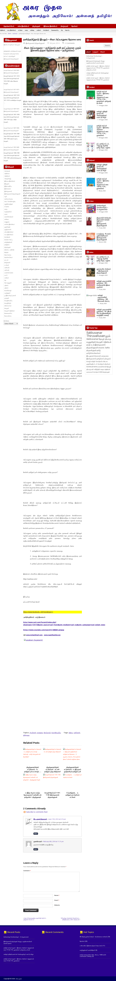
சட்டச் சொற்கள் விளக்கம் (101, 364)
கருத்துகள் (95, 52)
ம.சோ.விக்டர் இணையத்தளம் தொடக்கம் (91, 946)
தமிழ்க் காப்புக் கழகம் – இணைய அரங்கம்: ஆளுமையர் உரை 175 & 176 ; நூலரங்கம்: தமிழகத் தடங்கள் (98, 68)
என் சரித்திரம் (95, 369)
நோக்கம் (74, 26)
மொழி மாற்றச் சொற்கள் (94, 361)
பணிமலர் (6, 268)
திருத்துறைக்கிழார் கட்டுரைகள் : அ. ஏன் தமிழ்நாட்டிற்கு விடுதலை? (52, 769)
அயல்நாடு (14, 33)
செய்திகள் (46, 30)
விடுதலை (26, 735)
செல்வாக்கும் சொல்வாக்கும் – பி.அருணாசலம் (94, 57)
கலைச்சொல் (102, 367)
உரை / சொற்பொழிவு (9, 201)
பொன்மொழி (7, 290)
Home (9, 33)
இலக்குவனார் (8, 191)
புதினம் (6, 285)
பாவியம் (39, 30)
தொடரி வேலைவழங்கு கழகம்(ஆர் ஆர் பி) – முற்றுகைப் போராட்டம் (34, 918)
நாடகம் (6, 260)
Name (56, 895)
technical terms (92, 367)
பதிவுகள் (88, 52)
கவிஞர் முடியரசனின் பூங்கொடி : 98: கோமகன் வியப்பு (104, 298)
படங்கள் (6, 265)
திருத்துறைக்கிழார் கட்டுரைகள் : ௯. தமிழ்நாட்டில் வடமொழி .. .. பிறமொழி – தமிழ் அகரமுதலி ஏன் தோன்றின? (32, 771)
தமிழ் (99, 350)
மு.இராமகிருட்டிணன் (10, 295)
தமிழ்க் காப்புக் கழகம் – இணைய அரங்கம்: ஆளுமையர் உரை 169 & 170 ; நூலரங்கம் (103, 183)
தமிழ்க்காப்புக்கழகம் (104, 359)
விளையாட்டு (7, 306)
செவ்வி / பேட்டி (8, 240)
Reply (35, 833)
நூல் (107, 336)
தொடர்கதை (7, 255)
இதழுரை (6, 184)
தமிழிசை (7, 245)
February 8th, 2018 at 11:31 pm (53, 841)
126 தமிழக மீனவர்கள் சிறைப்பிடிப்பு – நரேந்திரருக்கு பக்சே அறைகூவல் (70, 918)
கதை (26, 30)
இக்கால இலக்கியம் (50, 26)
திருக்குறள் (36, 26)
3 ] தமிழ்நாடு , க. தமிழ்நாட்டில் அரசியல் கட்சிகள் (72, 795)
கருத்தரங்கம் (8, 212)
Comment (27, 870)
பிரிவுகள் (102, 52)
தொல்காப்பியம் (9, 26)
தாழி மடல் (90, 344)
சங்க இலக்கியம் (23, 26)
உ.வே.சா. (105, 361)
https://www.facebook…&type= (38, 612)
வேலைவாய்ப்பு (55, 30)
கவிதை (32, 30)
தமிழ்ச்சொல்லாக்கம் (93, 353)
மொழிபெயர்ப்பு (56, 733)
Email (56, 900)
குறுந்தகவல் (7, 229)
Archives (6, 321)
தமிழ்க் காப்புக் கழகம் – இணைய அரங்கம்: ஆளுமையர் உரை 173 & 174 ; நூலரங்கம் (98, 79)
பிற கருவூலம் (8, 283)
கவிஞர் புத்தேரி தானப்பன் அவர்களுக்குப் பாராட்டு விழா (102, 114)
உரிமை (71, 733)
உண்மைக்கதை (8, 199)
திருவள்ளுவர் (91, 350)
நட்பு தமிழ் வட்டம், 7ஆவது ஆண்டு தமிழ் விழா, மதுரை (103, 146)
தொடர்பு (67, 30)
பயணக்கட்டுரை (8, 273)
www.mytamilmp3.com (34, 635)
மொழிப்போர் (7, 303)
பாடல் (5, 275)
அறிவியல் (2, 30)
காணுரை (40, 733)
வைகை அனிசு (104, 347)
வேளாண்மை (8, 316)
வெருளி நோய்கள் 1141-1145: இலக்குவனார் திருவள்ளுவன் (52, 795)
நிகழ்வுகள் (64, 26)
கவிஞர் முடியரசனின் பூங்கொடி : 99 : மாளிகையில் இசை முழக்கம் (104, 284)
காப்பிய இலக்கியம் (9, 224)
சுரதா (102, 369)
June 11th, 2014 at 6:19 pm (57, 819)
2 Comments (70, 43)
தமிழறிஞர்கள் (8, 242)
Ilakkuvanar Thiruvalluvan (95, 334)
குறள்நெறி (7, 227)
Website (57, 905)
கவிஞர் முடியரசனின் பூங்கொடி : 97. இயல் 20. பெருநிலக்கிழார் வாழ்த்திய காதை (104, 312)
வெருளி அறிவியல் (9, 311)
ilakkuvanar (92, 338)
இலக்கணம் (7, 189)
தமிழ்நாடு (77, 733)
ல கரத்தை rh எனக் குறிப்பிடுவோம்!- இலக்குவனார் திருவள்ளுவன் (104, 237)
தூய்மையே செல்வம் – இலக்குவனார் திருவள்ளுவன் (104, 271)
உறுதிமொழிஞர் (8, 204)
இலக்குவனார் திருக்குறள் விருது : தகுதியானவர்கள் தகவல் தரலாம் (95, 62)
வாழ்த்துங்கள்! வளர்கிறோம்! (87, 950)
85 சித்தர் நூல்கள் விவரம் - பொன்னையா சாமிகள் (93, 937)
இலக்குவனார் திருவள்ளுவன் (35, 43)
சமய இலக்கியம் (11, 30)
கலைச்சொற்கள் (8, 217)
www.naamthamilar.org (52, 635)
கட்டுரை (20, 30)
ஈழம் (5, 196)
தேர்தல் (6, 252)
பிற (62, 30)
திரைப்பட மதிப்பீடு (9, 250)
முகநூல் (6, 298)
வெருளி (6, 308)
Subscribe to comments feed (36, 812)
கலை (5, 214)
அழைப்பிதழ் (7, 179)
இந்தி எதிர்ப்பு (8, 186)
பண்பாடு (6, 270)
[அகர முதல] (58, 20)
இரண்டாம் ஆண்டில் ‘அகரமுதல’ (12, 44)
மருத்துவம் (7, 293)
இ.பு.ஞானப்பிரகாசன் (40, 819)
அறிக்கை (7, 173)
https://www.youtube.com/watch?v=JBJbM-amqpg (43, 630)
